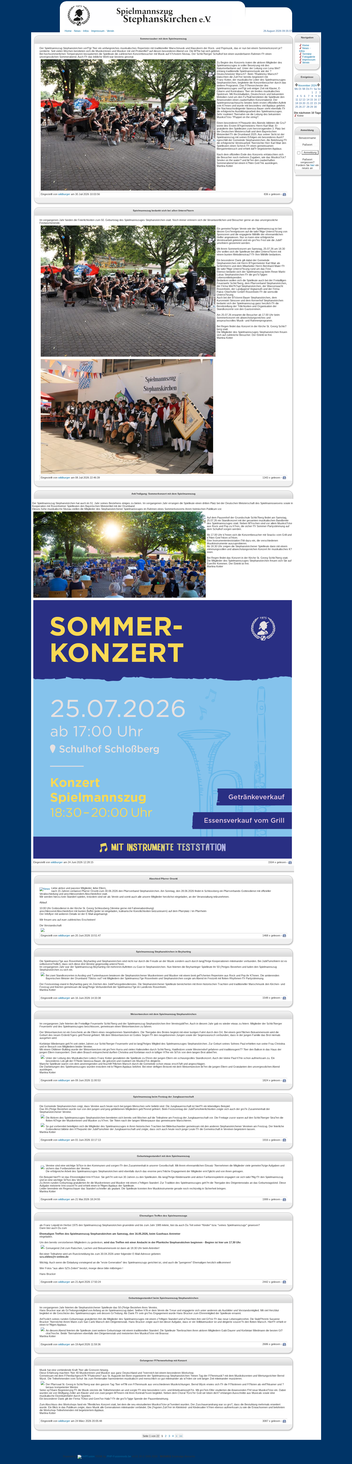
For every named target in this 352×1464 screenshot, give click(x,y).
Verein (110, 30)
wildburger (64, 194)
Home (68, 30)
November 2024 (307, 85)
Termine (307, 53)
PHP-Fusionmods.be (119, 1456)
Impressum (97, 30)
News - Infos (81, 30)
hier (312, 165)
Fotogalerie (308, 56)
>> (180, 1436)
